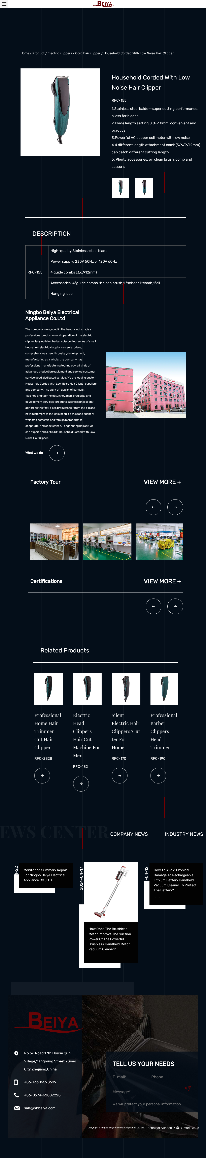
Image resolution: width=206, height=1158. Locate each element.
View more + (162, 482)
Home (25, 53)
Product (38, 53)
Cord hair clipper (87, 53)
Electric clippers (60, 53)
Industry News (184, 834)
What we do (34, 453)
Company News (129, 834)
